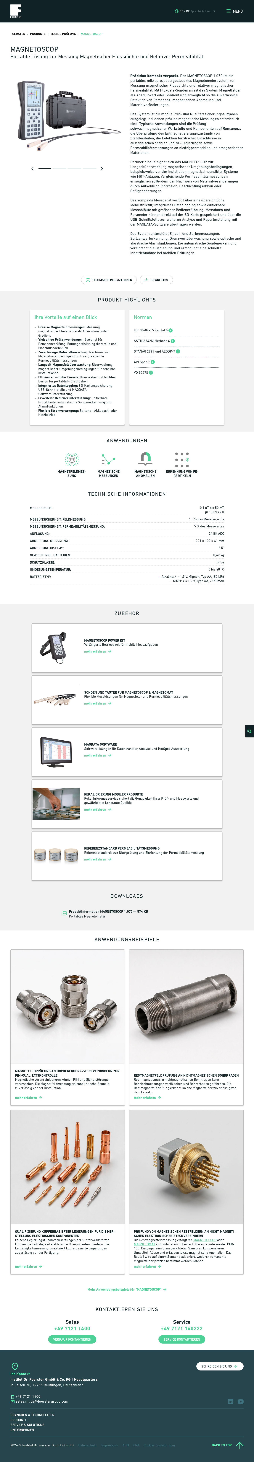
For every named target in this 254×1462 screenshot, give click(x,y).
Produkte (18, 1420)
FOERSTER (17, 34)
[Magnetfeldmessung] (72, 464)
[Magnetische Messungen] (108, 464)
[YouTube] (241, 1401)
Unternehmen (22, 1430)
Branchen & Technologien (32, 1415)
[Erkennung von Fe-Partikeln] (182, 464)
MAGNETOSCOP (204, 1240)
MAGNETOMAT (144, 1244)
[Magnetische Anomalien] (145, 464)
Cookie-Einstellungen (159, 1445)
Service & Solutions (27, 1425)
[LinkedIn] (230, 1401)
